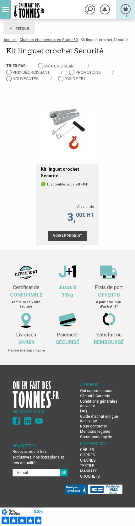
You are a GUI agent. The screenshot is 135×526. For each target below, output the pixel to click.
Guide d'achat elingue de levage (99, 418)
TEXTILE (87, 466)
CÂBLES (87, 450)
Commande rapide (96, 437)
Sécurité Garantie (95, 396)
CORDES (87, 455)
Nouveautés (26, 79)
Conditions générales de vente (98, 403)
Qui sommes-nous (96, 391)
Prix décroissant (31, 72)
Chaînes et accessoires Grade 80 (48, 40)
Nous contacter (93, 426)
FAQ (83, 411)
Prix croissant (60, 66)
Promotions (88, 72)
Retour (19, 28)
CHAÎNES (87, 460)
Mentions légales (95, 431)
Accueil (10, 40)
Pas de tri (74, 79)
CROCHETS (90, 476)
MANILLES (88, 471)
